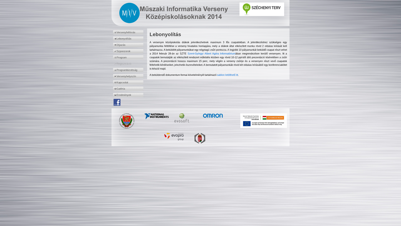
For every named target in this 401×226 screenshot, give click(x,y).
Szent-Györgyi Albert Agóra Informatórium (211, 53)
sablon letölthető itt (227, 75)
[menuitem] (128, 32)
